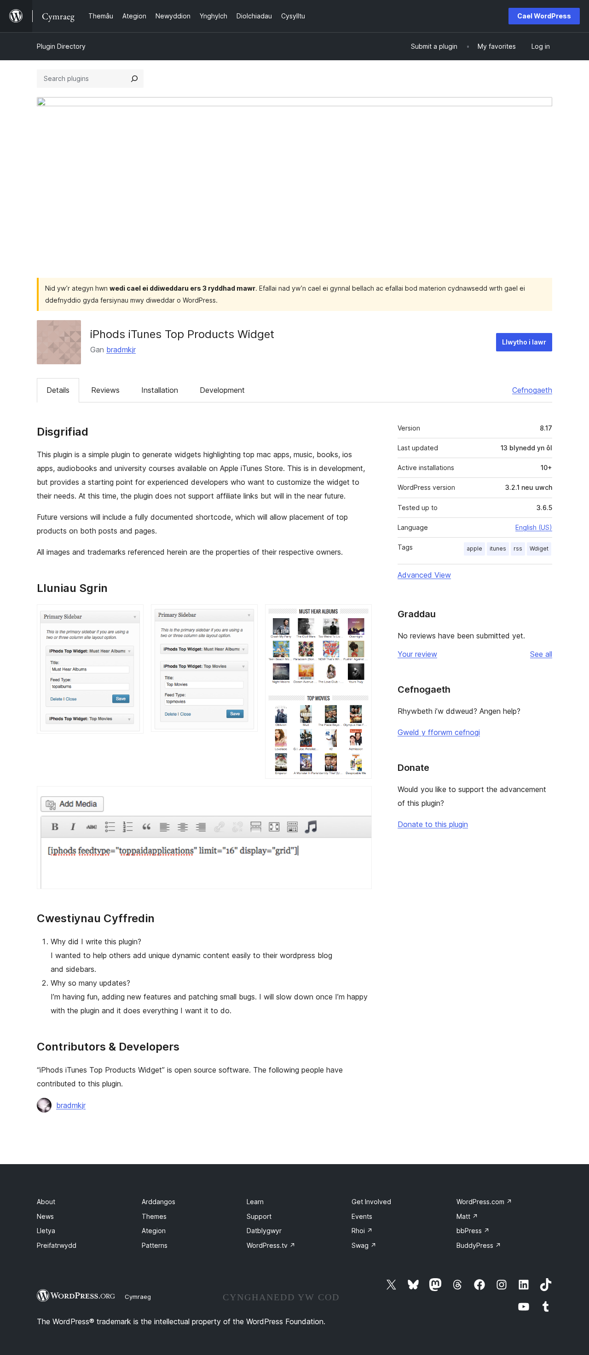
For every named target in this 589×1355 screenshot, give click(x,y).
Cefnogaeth (532, 390)
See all (541, 654)
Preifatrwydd (56, 1245)
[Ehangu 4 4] (359, 798)
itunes (498, 548)
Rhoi (362, 1230)
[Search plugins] (134, 78)
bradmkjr (121, 349)
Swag (364, 1245)
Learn (255, 1202)
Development (222, 390)
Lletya (46, 1230)
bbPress (473, 1230)
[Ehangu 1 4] (131, 616)
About (46, 1202)
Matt (467, 1216)
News (45, 1216)
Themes (154, 1216)
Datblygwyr (264, 1230)
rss (518, 548)
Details (57, 390)
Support (259, 1216)
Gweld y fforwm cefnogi (439, 732)
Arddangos (158, 1202)
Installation (159, 390)
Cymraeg (138, 1296)
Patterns (154, 1245)
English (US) (533, 527)
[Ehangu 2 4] (245, 616)
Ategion (154, 1230)
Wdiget (539, 548)
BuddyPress (478, 1245)
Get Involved (371, 1202)
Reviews (105, 390)
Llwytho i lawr (524, 342)
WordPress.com (484, 1202)
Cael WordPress (544, 16)
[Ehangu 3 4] (359, 616)
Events (362, 1216)
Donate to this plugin (433, 824)
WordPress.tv (271, 1245)
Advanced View (424, 575)
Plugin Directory (61, 46)
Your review (417, 654)
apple (474, 548)
